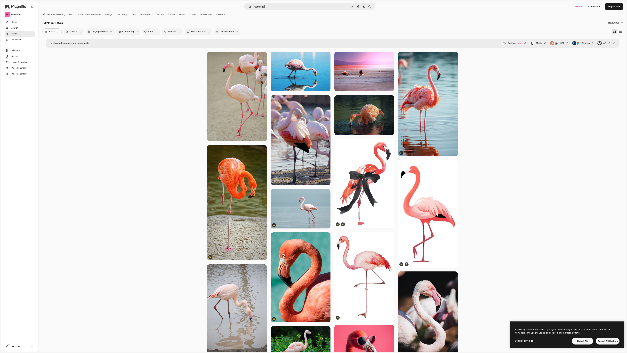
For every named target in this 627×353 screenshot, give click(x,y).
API (604, 43)
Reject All (582, 341)
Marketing (121, 14)
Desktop (514, 43)
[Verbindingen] (7, 346)
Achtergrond (146, 14)
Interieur (220, 14)
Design (109, 14)
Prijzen (578, 6)
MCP (562, 43)
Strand (171, 14)
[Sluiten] (614, 43)
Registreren (614, 6)
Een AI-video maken (90, 14)
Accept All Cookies (608, 341)
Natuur (182, 14)
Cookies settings (524, 340)
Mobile (539, 43)
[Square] (620, 31)
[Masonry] (614, 31)
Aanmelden (593, 6)
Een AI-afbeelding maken (60, 14)
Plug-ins (586, 43)
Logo (133, 14)
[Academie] (13, 346)
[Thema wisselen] (19, 346)
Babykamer (206, 14)
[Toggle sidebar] (32, 6)
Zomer (193, 14)
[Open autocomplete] (248, 6)
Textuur (160, 14)
